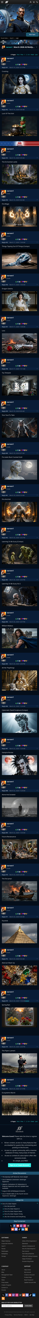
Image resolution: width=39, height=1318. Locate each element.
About (3, 1270)
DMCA (26, 1315)
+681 (3, 64)
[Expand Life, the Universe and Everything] (3, 1216)
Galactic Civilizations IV (28, 1246)
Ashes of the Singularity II (29, 1241)
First (18, 54)
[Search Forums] (37, 2)
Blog (3, 1272)
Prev (22, 54)
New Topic (32, 34)
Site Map (32, 1315)
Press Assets (5, 1282)
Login (17, 38)
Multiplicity (5, 1253)
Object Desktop (6, 1241)
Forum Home (4, 38)
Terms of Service (18, 1315)
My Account (27, 1272)
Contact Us (5, 1287)
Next (32, 54)
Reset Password (28, 1280)
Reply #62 (5, 538)
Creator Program (6, 1285)
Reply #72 (5, 959)
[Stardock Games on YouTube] (18, 1226)
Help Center (27, 1270)
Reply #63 (5, 580)
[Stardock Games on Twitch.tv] (21, 1226)
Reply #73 (5, 1001)
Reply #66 (5, 706)
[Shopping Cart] (33, 2)
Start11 (4, 1246)
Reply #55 (5, 242)
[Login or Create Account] (30, 2)
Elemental (25, 1243)
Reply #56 (5, 285)
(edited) (27, 1001)
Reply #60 (5, 453)
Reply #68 (5, 791)
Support (27, 1266)
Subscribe (28, 1306)
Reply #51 (5, 67)
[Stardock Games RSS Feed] (26, 1229)
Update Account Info (30, 1282)
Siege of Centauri (27, 1259)
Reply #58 (5, 369)
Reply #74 (5, 1047)
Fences (3, 1248)
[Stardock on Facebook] (14, 1226)
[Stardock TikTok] (19, 1229)
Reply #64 (5, 622)
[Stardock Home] (6, 2)
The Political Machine (28, 1253)
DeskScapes (5, 1251)
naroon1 (10, 58)
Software (5, 1237)
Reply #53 (5, 158)
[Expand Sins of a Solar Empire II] (3, 1208)
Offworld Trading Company (29, 1256)
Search (12, 38)
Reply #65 (5, 664)
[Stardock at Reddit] (12, 1229)
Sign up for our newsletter (12, 1302)
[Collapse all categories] (37, 1203)
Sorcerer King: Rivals (28, 1261)
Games (24, 1237)
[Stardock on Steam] (28, 1226)
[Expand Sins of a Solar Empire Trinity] (3, 1214)
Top (37, 67)
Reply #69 (5, 833)
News (3, 1280)
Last (36, 54)
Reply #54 (5, 200)
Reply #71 (5, 917)
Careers (4, 1277)
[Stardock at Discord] (16, 1229)
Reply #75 (5, 1089)
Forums (4, 1290)
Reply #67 (5, 748)
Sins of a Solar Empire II (28, 1248)
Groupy (4, 1256)
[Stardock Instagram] (24, 1226)
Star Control (25, 1251)
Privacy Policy (8, 1315)
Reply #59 (5, 411)
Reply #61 (5, 495)
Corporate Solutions (7, 1243)
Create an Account (29, 1275)
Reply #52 (5, 109)
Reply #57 (5, 327)
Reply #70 (5, 875)
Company (5, 1266)
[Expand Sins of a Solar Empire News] (3, 1211)
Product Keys (28, 1277)
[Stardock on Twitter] (11, 1226)
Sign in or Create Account (19, 1165)
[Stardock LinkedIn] (23, 1229)
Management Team (7, 1275)
